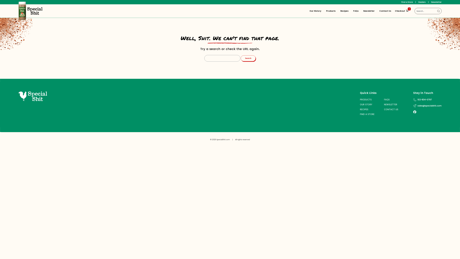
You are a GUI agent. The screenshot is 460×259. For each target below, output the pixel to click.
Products (331, 11)
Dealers (422, 2)
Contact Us (385, 11)
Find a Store (407, 2)
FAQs (356, 11)
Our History (315, 11)
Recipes (344, 11)
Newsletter (436, 2)
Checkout (402, 10)
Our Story (366, 104)
